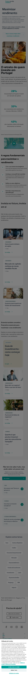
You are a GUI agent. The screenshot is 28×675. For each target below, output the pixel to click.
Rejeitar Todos (14, 670)
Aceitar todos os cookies (14, 667)
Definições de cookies (14, 673)
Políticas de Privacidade (10, 664)
